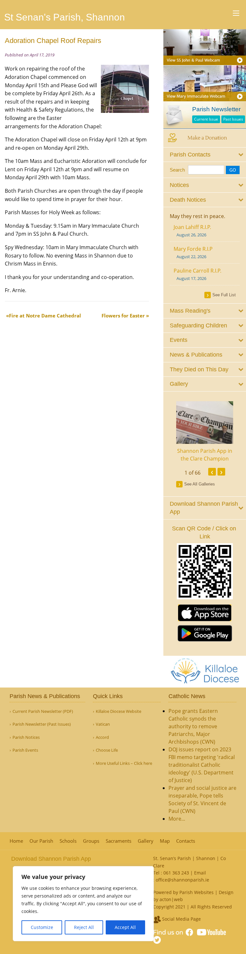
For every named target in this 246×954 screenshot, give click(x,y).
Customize (42, 927)
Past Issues (233, 119)
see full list (224, 294)
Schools (68, 841)
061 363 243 (176, 873)
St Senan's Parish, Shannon (64, 17)
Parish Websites (196, 892)
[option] (204, 432)
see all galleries (199, 484)
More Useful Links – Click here (124, 763)
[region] (83, 903)
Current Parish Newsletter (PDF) (42, 711)
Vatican (103, 724)
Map (165, 841)
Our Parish (41, 841)
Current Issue (206, 119)
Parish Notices (26, 737)
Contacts (185, 841)
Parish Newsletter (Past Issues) (41, 724)
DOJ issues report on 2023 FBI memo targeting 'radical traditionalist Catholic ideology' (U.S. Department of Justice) (201, 765)
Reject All (84, 927)
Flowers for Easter (123, 315)
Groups (91, 841)
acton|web (171, 899)
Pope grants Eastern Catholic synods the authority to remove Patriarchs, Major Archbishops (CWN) (193, 726)
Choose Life (107, 750)
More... (176, 818)
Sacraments (118, 841)
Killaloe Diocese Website (118, 711)
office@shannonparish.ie (182, 880)
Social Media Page (181, 919)
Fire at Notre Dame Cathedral (45, 315)
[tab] (204, 155)
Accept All (125, 927)
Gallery (145, 841)
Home (16, 841)
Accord (102, 737)
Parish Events (25, 750)
